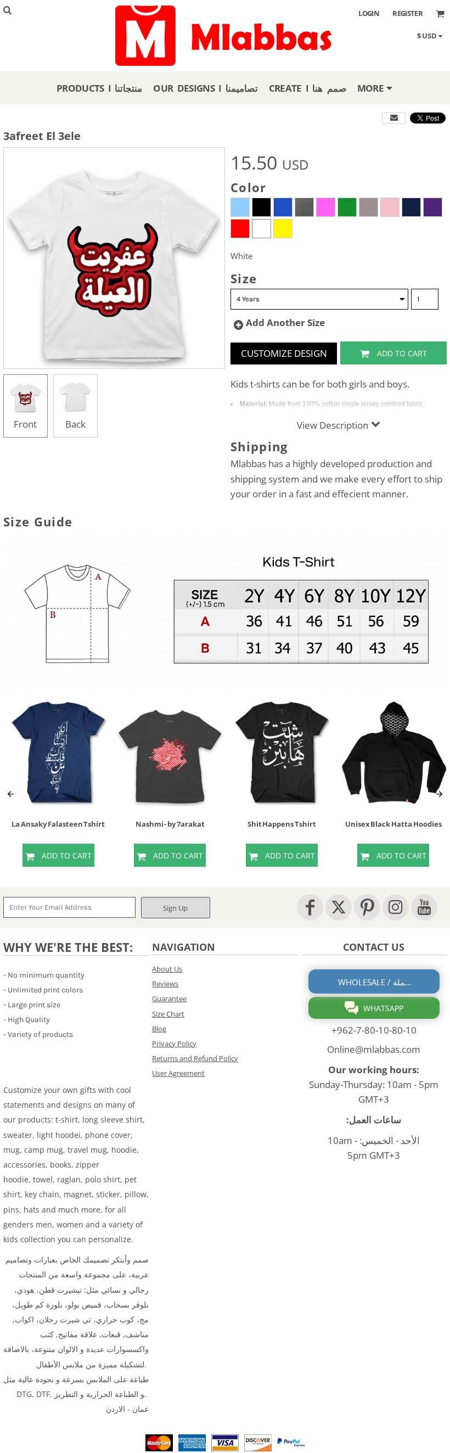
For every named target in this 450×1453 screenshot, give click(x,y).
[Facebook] (310, 907)
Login (368, 13)
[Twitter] (338, 907)
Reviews (165, 984)
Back (75, 424)
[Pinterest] (367, 907)
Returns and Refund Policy (195, 1058)
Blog (159, 1029)
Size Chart (168, 1014)
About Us (167, 969)
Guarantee (169, 998)
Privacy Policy (174, 1043)
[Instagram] (396, 907)
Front (25, 424)
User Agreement (178, 1073)
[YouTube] (424, 907)
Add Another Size (285, 322)
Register (407, 13)
